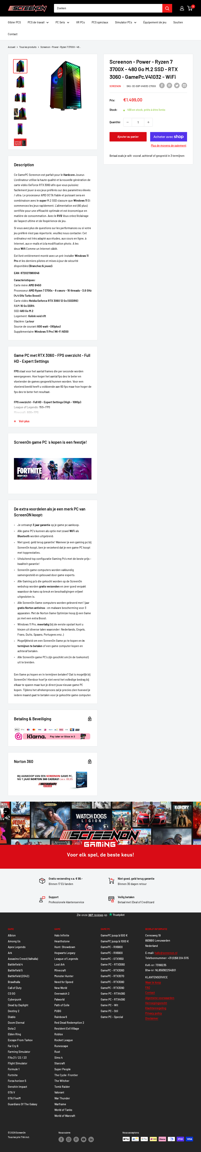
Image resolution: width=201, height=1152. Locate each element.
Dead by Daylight (18, 1005)
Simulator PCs (123, 22)
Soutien (178, 22)
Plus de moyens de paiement (168, 145)
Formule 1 (13, 1069)
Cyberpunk (14, 999)
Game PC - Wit (109, 1005)
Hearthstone (62, 941)
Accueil (11, 47)
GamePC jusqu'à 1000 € (115, 941)
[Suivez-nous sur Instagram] (68, 1139)
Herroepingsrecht (156, 1003)
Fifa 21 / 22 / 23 (17, 1057)
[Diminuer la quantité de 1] (127, 122)
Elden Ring (14, 1034)
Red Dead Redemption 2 (69, 1022)
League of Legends (66, 958)
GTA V (11, 1092)
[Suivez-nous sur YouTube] (83, 1139)
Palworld (59, 999)
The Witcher (61, 1080)
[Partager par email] (184, 85)
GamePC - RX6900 (112, 953)
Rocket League (63, 1040)
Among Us (14, 941)
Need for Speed (63, 982)
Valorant (59, 1092)
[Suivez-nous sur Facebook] (61, 1139)
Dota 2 (12, 1028)
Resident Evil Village (66, 1028)
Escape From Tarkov (20, 1040)
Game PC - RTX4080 (113, 993)
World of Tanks (63, 1110)
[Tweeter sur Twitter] (177, 85)
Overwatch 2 (61, 993)
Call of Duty (15, 988)
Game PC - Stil (109, 1011)
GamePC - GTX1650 (112, 958)
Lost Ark (59, 964)
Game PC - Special (112, 1017)
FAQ (147, 987)
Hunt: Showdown (64, 947)
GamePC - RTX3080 (112, 982)
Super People (62, 1069)
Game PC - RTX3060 (113, 964)
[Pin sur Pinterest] (169, 85)
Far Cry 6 (13, 1046)
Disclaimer (151, 1018)
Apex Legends (17, 947)
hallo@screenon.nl (166, 953)
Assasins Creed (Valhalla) (23, 958)
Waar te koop (153, 982)
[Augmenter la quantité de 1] (148, 122)
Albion (12, 935)
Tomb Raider (62, 1086)
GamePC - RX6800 (112, 947)
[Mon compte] (182, 8)
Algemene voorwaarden (159, 998)
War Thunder (62, 1098)
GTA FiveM (14, 1098)
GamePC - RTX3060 (112, 970)
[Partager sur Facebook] (162, 85)
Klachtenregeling (155, 1008)
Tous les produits (28, 47)
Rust (57, 1051)
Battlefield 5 (15, 970)
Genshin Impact (17, 1086)
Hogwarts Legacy (64, 953)
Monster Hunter (63, 976)
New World (60, 988)
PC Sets (60, 22)
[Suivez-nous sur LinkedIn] (91, 1139)
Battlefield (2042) (18, 976)
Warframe (60, 1104)
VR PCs (80, 22)
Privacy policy (153, 1013)
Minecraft (60, 970)
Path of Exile (61, 1005)
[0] (189, 8)
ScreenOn (115, 86)
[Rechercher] (167, 8)
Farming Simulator (19, 1051)
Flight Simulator (17, 1063)
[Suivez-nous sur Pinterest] (76, 1139)
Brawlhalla (14, 982)
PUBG (57, 1011)
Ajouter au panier (128, 136)
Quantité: (115, 122)
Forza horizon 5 (17, 1080)
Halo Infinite (61, 935)
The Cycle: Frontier (66, 1075)
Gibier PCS (14, 22)
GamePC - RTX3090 (112, 988)
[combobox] (108, 8)
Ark (10, 953)
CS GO (11, 993)
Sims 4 (58, 1057)
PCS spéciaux (100, 22)
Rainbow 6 (60, 1017)
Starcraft (59, 1063)
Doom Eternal (16, 1022)
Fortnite (13, 1075)
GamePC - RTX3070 (112, 976)
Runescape (61, 1046)
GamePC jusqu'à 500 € (114, 935)
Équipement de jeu (154, 22)
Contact (12, 34)
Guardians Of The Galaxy (22, 1104)
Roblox (58, 1034)
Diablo (12, 1017)
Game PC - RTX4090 (113, 999)
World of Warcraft (64, 1115)
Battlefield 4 (15, 964)
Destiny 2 (13, 1011)
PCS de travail (36, 22)
